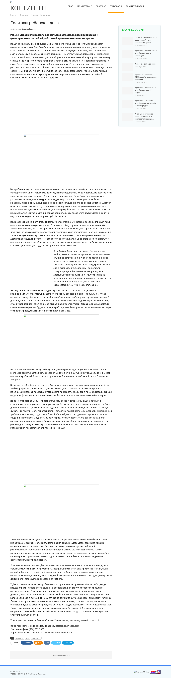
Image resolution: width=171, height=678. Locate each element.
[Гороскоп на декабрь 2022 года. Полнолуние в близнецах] (127, 54)
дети (27, 638)
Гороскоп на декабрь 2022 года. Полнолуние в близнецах (146, 53)
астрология (19, 638)
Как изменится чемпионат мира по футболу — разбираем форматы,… (146, 40)
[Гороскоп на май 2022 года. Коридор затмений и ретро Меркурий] (127, 104)
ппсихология (36, 638)
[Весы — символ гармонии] (127, 67)
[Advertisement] (61, 106)
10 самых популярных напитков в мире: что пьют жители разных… (144, 116)
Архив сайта (15, 671)
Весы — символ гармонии (145, 64)
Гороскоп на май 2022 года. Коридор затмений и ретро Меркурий (145, 103)
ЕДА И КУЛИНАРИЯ (135, 6)
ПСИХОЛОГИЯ (116, 6)
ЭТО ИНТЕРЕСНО (84, 6)
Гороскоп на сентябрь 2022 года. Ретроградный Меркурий (145, 77)
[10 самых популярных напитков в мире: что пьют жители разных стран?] (127, 117)
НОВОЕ (70, 6)
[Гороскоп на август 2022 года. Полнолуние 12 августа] (127, 91)
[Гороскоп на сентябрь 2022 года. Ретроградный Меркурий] (127, 77)
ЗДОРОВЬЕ (101, 6)
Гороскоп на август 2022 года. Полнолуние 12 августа (145, 90)
